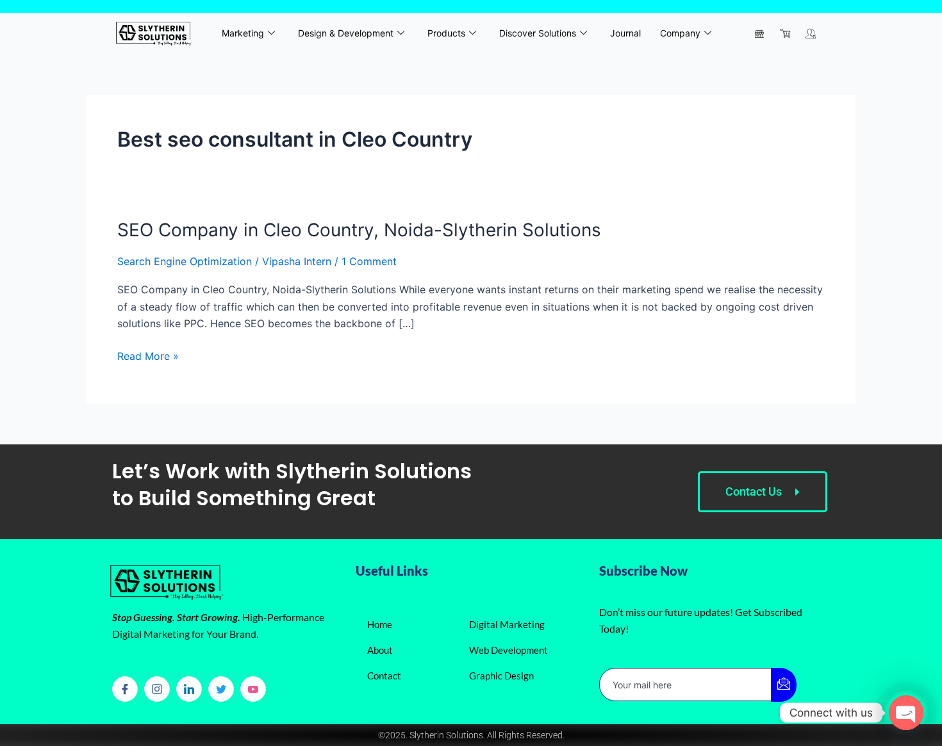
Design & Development (345, 33)
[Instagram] (157, 689)
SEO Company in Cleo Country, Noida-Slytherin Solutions (359, 230)
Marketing (243, 33)
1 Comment (369, 261)
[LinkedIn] (189, 689)
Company (680, 33)
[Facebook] (125, 689)
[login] (810, 33)
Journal (625, 33)
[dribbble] (253, 689)
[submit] (784, 685)
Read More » (148, 355)
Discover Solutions (537, 33)
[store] (759, 33)
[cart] (785, 33)
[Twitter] (221, 689)
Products (446, 33)
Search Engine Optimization (184, 261)
